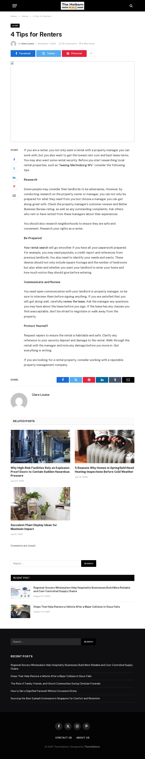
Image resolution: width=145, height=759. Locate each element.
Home (15, 26)
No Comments (69, 43)
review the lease (74, 301)
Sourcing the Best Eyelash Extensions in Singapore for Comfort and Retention (55, 698)
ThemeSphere (92, 746)
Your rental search (36, 247)
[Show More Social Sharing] (91, 53)
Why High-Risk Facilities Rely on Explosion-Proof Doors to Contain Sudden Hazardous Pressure (40, 471)
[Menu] (14, 6)
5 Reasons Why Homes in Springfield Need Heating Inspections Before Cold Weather (104, 469)
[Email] (14, 195)
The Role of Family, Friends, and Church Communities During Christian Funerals (55, 683)
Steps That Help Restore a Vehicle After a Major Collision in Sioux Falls (76, 606)
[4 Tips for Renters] (72, 101)
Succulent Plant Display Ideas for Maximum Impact (34, 527)
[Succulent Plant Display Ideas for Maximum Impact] (40, 504)
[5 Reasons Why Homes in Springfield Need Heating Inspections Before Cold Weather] (104, 446)
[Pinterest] (14, 186)
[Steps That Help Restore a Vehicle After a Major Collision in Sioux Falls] (20, 611)
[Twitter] (14, 168)
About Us (82, 737)
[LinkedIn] (14, 177)
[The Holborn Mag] (72, 5)
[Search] (131, 6)
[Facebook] (14, 159)
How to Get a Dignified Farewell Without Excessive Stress (44, 691)
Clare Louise (27, 43)
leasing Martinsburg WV (76, 165)
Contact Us (63, 737)
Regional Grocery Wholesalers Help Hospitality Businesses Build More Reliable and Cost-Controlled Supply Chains (81, 589)
